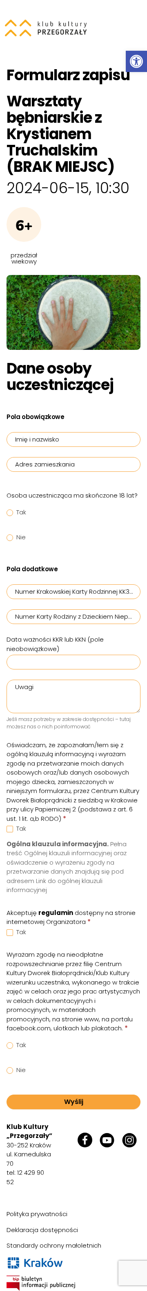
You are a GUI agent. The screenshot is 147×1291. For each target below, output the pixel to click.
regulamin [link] (55, 912)
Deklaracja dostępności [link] (42, 1230)
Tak (20, 512)
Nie (20, 537)
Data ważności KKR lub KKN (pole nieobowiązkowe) (55, 644)
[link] (136, 61)
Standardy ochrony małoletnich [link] (54, 1245)
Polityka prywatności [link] (37, 1214)
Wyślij (73, 1101)
